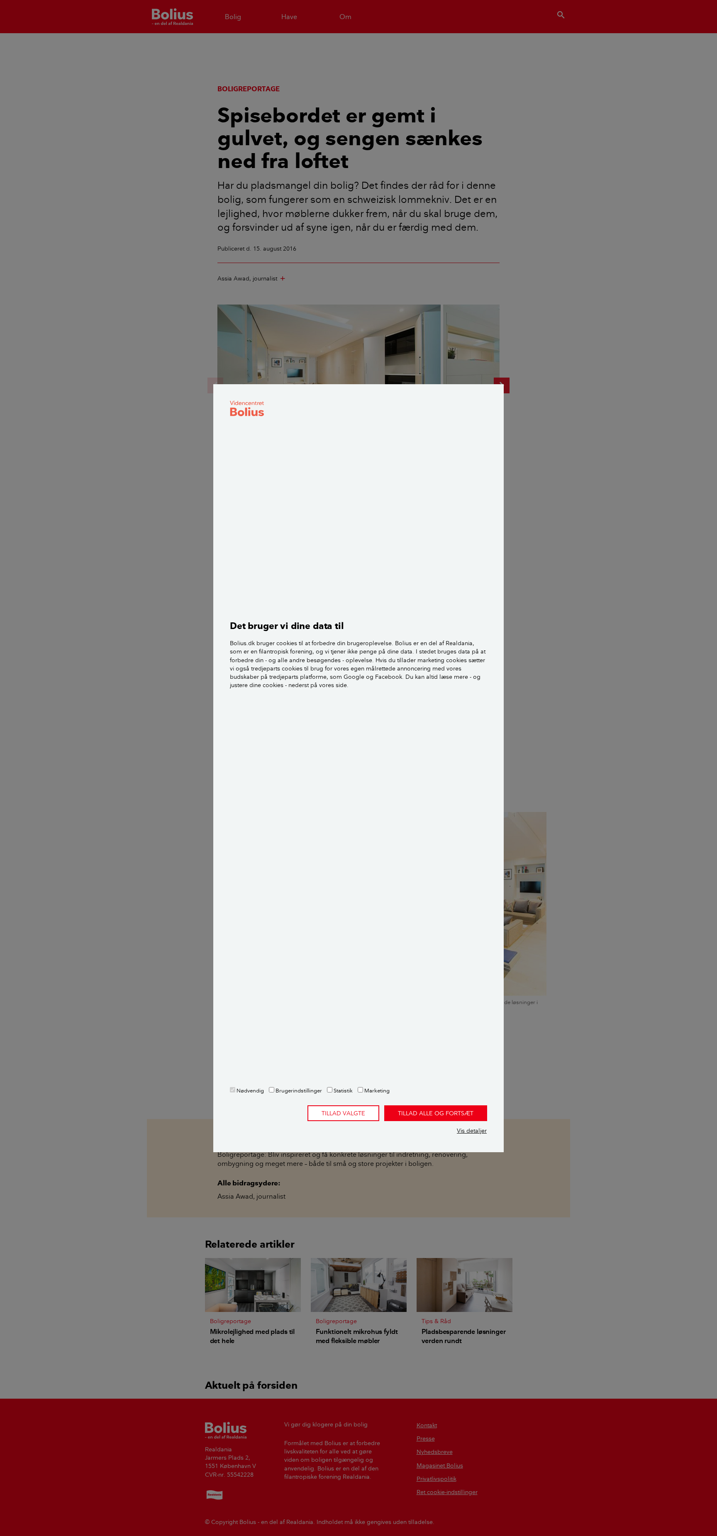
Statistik (342, 1090)
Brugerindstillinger (298, 1090)
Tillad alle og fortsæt (435, 1113)
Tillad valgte (343, 1113)
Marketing (376, 1090)
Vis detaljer (472, 1130)
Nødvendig (249, 1090)
